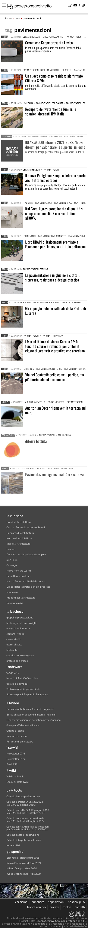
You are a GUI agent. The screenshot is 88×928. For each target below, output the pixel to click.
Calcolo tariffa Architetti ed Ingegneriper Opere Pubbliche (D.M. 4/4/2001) (27, 828)
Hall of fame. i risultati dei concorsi (26, 581)
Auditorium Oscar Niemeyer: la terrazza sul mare (55, 410)
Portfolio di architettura (19, 741)
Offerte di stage (15, 730)
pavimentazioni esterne (35, 269)
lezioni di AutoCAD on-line (22, 678)
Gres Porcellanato (53, 37)
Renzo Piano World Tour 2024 (23, 863)
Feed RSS (11, 764)
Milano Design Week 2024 (21, 868)
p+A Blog (12, 560)
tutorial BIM (13, 845)
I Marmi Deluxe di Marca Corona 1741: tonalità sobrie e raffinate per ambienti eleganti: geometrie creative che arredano (55, 346)
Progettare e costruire (18, 576)
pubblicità (37, 902)
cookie (67, 907)
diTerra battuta (36, 441)
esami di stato (14, 644)
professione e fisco (17, 661)
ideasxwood (55, 136)
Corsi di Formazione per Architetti (25, 527)
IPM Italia (28, 103)
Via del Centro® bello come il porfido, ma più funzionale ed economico (54, 377)
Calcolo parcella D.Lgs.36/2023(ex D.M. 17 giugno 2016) (24, 803)
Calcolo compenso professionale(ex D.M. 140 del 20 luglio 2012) (25, 820)
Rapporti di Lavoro (17, 736)
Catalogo (11, 565)
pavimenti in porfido (75, 369)
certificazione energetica (20, 655)
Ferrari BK (28, 369)
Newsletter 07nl (15, 753)
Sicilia (32, 435)
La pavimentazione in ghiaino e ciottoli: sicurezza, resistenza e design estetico (52, 277)
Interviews (12, 592)
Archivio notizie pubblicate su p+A (26, 554)
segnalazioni (56, 902)
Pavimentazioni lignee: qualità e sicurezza (54, 474)
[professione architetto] (32, 7)
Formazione (8, 435)
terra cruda (64, 435)
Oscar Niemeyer (56, 402)
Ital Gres (28, 203)
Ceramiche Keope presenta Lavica (49, 42)
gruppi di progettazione (19, 617)
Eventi (5, 468)
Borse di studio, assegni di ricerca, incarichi (31, 714)
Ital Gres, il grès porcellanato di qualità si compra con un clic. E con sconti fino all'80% (54, 213)
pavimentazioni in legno (61, 468)
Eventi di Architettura (18, 522)
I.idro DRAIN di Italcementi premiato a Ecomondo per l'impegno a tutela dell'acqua (55, 244)
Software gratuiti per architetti (23, 689)
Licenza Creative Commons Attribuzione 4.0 (61, 921)
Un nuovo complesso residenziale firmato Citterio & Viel (54, 78)
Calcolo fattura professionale (23, 796)
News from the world (18, 570)
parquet (41, 468)
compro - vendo (15, 634)
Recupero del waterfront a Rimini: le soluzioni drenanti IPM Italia (50, 111)
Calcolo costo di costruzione (22, 835)
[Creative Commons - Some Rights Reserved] (44, 914)
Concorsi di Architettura (20, 533)
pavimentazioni (74, 37)
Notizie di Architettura (19, 538)
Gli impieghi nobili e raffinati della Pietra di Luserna (55, 310)
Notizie (6, 402)
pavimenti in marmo (52, 335)
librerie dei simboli (17, 684)
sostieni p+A (76, 902)
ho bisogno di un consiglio (21, 623)
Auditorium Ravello (35, 402)
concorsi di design (37, 136)
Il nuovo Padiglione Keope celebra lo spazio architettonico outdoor (55, 178)
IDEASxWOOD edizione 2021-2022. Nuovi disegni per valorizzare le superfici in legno (55, 144)
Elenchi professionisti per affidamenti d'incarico (33, 720)
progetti (67, 70)
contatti (80, 907)
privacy (54, 907)
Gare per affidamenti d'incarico (23, 725)
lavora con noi (36, 907)
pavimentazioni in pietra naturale (41, 70)
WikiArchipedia (15, 776)
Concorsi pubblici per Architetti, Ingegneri (30, 709)
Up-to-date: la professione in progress (28, 586)
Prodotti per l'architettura (20, 597)
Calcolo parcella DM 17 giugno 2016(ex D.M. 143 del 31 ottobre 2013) (27, 811)
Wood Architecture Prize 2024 (23, 874)
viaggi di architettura (18, 628)
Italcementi (29, 236)
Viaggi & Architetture (18, 543)
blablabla (11, 650)
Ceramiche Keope (31, 37)
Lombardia (29, 468)
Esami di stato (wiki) (17, 782)
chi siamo (21, 902)
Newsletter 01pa (15, 759)
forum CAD (12, 673)
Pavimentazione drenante (49, 103)
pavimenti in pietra (61, 302)
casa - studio (13, 639)
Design (10, 549)
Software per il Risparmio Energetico (27, 694)
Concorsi (7, 136)
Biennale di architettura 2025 (23, 857)
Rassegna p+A (14, 603)
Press (5, 37)
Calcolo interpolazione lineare (23, 840)
